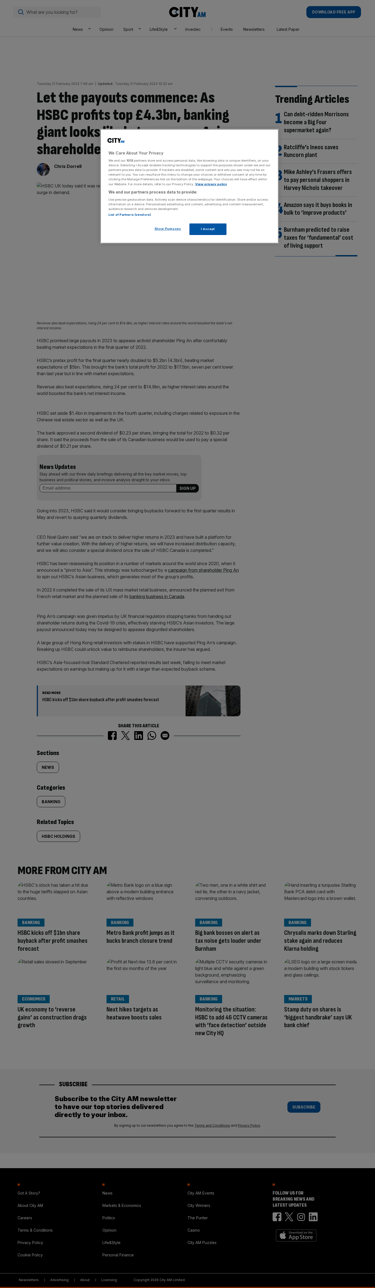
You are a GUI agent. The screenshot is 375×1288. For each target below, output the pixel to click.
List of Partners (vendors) (129, 215)
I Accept (208, 229)
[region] (189, 186)
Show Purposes (168, 229)
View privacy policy (211, 184)
